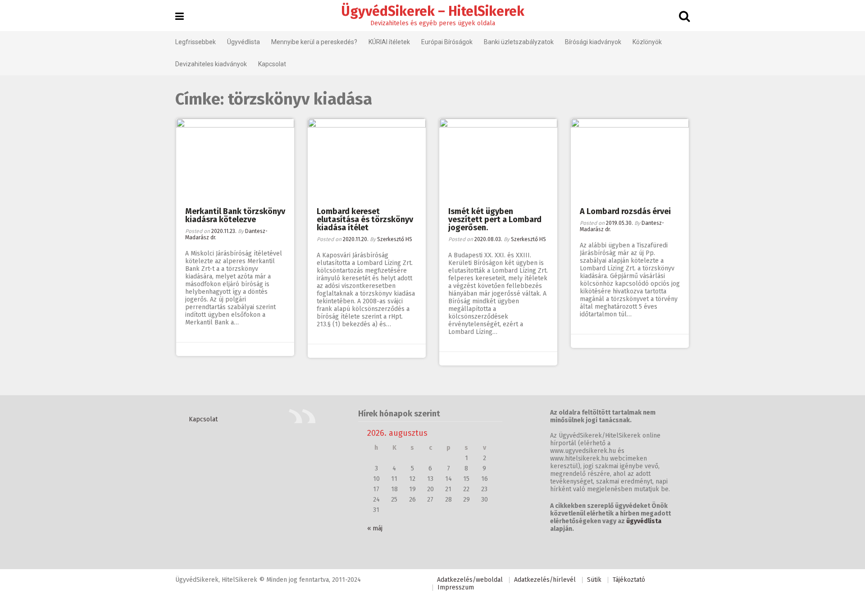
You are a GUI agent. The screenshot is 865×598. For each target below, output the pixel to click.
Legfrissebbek (195, 42)
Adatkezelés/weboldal (470, 580)
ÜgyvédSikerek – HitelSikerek (432, 11)
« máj (374, 528)
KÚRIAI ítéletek (389, 42)
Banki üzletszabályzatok (519, 42)
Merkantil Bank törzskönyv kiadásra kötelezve (235, 215)
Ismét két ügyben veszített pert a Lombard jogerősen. (495, 219)
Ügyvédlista (243, 42)
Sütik (594, 580)
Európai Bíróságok (447, 42)
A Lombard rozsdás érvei (625, 211)
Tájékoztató (629, 580)
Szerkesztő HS (394, 239)
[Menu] (179, 16)
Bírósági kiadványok (593, 42)
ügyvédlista (643, 521)
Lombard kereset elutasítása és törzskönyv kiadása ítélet (365, 219)
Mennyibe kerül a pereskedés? (314, 42)
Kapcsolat (272, 64)
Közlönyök (647, 42)
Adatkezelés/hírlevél (545, 580)
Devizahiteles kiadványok (211, 64)
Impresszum (455, 587)
